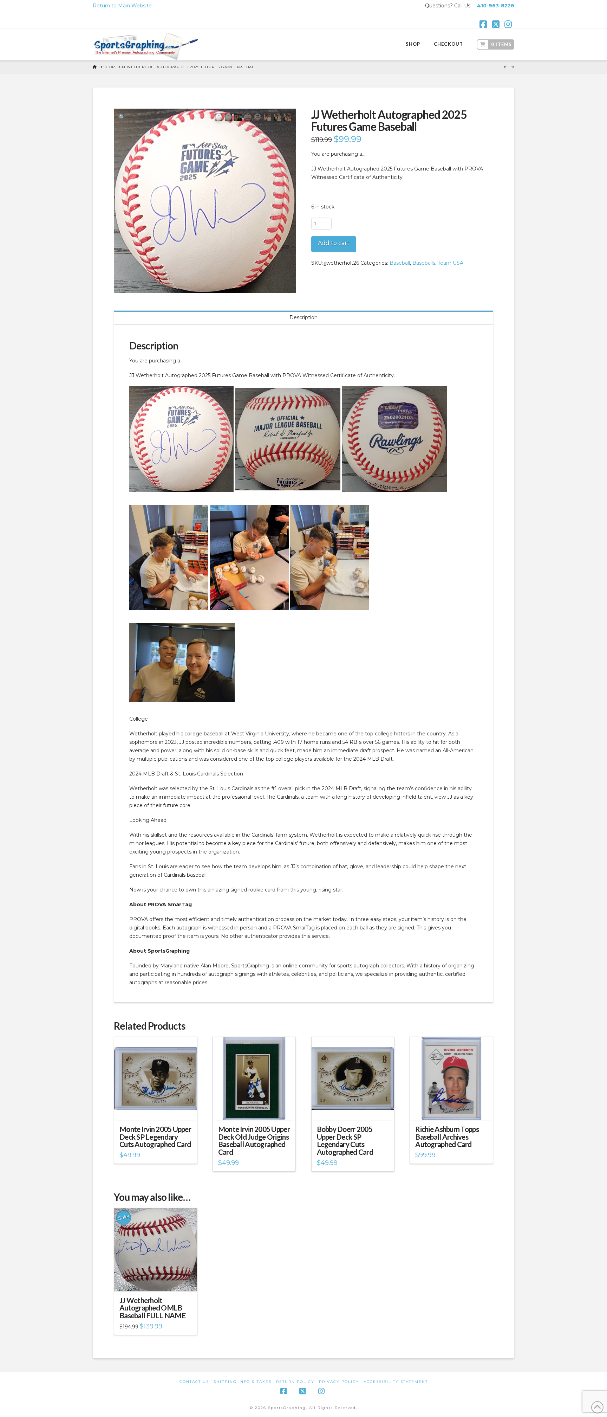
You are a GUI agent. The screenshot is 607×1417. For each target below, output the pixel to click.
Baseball (400, 263)
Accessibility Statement (396, 1381)
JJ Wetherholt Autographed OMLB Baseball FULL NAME (152, 1308)
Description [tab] (303, 317)
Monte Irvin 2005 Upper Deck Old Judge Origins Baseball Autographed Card (254, 1140)
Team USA (450, 263)
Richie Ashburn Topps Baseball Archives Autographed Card (447, 1137)
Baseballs (423, 263)
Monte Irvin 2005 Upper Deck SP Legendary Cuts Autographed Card (155, 1137)
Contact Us (194, 1381)
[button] (122, 117)
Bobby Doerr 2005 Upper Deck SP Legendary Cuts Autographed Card (345, 1140)
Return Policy (295, 1381)
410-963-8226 (495, 5)
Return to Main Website (122, 5)
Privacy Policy (339, 1381)
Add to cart (334, 243)
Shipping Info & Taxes (243, 1381)
